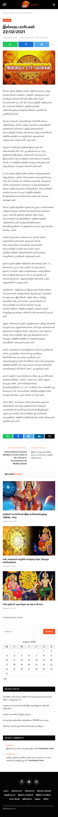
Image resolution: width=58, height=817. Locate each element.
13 (29, 660)
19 (22, 664)
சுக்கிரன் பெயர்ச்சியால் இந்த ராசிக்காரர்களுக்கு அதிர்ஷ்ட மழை (25, 516)
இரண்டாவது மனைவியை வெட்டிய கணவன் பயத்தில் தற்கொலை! (42, 455)
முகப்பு (6, 791)
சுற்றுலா (37, 799)
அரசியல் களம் (16, 791)
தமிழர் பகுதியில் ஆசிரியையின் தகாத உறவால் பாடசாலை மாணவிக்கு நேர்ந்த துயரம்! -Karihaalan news (28, 759)
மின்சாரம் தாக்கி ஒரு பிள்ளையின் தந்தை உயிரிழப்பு (23, 726)
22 (44, 664)
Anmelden (10, 754)
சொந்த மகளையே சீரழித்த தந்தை (17, 714)
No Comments (28, 38)
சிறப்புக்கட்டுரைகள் (44, 791)
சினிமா (46, 799)
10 (7, 660)
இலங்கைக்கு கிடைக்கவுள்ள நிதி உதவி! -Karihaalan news (30, 748)
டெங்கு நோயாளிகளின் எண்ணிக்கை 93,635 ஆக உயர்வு (26, 720)
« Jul (5, 679)
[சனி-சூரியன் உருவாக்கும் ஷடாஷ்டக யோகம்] (29, 585)
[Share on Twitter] (25, 44)
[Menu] (4, 4)
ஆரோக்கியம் (27, 799)
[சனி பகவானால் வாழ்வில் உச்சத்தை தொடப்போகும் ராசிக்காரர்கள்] (29, 540)
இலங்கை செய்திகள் (25, 795)
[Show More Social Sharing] (52, 44)
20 (29, 664)
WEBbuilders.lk (9, 809)
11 (14, 660)
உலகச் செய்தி (14, 799)
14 (36, 660)
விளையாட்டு (29, 791)
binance (9, 745)
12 (22, 660)
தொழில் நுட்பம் (9, 795)
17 (7, 664)
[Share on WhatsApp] (10, 44)
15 (44, 660)
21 (36, 664)
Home (5, 13)
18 (14, 664)
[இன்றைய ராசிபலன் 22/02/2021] (29, 68)
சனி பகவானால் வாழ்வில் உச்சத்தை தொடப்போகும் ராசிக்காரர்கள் (26, 561)
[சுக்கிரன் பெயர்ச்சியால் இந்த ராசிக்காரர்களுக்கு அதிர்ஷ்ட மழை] (29, 495)
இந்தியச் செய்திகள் (43, 795)
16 (51, 660)
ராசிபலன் (7, 20)
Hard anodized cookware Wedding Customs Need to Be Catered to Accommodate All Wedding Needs (15, 458)
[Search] (53, 4)
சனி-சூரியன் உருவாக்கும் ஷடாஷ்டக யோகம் (23, 604)
